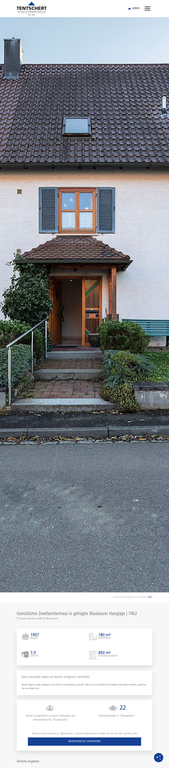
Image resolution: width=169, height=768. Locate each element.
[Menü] (147, 8)
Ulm (120, 733)
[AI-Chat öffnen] (158, 757)
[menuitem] (147, 8)
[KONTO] (133, 8)
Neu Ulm (132, 733)
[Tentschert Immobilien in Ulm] (32, 8)
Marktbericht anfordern (84, 741)
